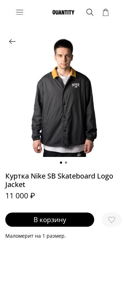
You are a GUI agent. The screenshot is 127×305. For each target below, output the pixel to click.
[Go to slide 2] (66, 163)
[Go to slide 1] (61, 163)
